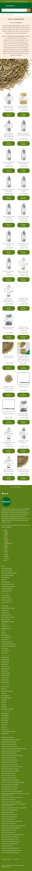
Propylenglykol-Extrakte (8, 621)
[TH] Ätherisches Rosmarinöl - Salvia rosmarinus (23, 300)
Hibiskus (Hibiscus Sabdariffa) (10, 810)
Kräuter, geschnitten (7, 642)
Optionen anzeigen (8, 114)
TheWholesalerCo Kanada (8, 586)
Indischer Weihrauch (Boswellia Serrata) (12, 755)
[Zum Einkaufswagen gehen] (29, 6)
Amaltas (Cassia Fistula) (8, 819)
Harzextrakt (5, 671)
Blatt (6, 530)
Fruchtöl (4, 693)
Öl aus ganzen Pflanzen (8, 709)
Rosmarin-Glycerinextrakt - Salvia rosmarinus (9, 300)
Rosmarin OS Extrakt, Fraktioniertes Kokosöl (23, 134)
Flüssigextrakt (5, 612)
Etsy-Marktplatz (6, 582)
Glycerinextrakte (6, 619)
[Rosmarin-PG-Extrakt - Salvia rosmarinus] (23, 263)
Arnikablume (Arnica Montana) (10, 843)
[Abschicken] (28, 10)
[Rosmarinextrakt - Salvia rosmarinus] (8, 98)
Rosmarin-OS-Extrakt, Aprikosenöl (9, 190)
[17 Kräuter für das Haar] (8, 406)
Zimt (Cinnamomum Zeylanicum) (10, 852)
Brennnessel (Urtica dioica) (9, 823)
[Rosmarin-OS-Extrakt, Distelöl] (23, 181)
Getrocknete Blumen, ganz (9, 644)
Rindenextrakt (5, 659)
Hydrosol (4, 624)
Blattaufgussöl (5, 695)
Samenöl (4, 704)
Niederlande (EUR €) (6, 859)
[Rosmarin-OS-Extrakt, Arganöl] (8, 154)
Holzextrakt (5, 680)
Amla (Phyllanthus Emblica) (9, 742)
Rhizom (7, 547)
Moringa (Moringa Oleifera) (9, 757)
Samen (6, 541)
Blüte (6, 537)
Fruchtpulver (5, 648)
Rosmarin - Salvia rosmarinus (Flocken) (9, 387)
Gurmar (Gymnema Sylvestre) (9, 814)
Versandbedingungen (7, 570)
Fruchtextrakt (5, 662)
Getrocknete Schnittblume (9, 646)
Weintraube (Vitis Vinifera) (8, 775)
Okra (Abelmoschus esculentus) (10, 784)
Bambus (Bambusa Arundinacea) (10, 837)
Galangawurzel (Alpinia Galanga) (10, 780)
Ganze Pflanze (8, 543)
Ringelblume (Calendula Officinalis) (11, 751)
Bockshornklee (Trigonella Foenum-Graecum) (13, 825)
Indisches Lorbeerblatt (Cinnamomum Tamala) (14, 807)
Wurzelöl (4, 702)
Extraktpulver (5, 610)
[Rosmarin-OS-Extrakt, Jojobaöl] (8, 236)
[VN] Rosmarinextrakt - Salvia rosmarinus (8, 327)
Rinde (6, 532)
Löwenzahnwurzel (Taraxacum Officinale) (12, 834)
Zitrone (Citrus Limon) (7, 846)
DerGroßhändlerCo (6, 591)
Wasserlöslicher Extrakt (8, 617)
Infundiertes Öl (5, 686)
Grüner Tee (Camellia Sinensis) (10, 746)
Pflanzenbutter (5, 635)
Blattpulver (4, 724)
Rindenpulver (5, 718)
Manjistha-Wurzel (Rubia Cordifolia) (11, 828)
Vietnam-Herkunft (6, 602)
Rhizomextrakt (5, 675)
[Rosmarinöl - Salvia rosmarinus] (23, 433)
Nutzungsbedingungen (8, 575)
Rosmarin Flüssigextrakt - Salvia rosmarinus (9, 442)
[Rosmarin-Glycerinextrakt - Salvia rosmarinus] (8, 290)
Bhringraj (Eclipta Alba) (8, 737)
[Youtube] (5, 493)
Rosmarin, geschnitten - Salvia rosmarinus (23, 470)
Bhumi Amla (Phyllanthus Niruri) (10, 839)
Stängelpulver (5, 733)
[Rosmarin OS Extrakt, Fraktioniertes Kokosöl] (23, 125)
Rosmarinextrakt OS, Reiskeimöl (23, 244)
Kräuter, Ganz (5, 639)
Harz (6, 536)
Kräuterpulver (5, 713)
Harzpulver (4, 727)
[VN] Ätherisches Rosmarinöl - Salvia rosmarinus (23, 328)
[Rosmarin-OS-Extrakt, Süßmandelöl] (23, 154)
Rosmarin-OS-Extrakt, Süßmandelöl (23, 163)
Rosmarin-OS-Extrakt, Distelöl (23, 190)
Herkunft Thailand (6, 597)
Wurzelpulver (5, 715)
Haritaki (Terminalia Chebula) (9, 816)
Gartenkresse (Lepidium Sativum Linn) (12, 797)
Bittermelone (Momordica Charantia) (11, 801)
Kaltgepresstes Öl (6, 628)
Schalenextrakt (6, 673)
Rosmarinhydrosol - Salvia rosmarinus (8, 470)
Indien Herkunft (6, 595)
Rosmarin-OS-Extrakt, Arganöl (9, 163)
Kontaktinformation (7, 568)
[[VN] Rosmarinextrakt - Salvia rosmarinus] (8, 319)
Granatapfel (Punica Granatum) (10, 787)
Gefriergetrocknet (6, 637)
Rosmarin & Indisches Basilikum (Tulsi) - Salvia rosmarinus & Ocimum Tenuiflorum (23, 358)
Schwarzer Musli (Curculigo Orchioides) (12, 791)
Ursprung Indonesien (7, 600)
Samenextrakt (5, 666)
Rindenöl (4, 689)
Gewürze (4, 633)
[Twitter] (7, 493)
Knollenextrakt (5, 677)
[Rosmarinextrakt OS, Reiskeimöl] (23, 236)
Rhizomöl (4, 700)
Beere (6, 545)
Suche (3, 566)
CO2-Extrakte (5, 606)
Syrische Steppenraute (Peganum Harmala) (13, 782)
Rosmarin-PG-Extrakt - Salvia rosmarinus (23, 271)
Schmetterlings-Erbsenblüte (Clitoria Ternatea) (14, 748)
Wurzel (6, 534)
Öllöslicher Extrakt (6, 615)
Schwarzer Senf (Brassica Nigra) (10, 769)
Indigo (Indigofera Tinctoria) (9, 830)
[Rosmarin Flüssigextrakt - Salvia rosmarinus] (8, 433)
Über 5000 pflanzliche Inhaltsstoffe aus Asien (16, 1)
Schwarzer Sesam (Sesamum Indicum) (12, 821)
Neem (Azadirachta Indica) (9, 773)
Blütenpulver (5, 720)
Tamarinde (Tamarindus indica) (10, 764)
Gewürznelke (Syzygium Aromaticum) (11, 850)
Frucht (6, 539)
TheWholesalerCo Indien (8, 584)
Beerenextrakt (5, 682)
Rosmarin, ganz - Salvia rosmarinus (9, 356)
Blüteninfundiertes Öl (7, 691)
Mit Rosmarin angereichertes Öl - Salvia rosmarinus (8, 135)
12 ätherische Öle (23, 386)
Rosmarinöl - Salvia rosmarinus (23, 441)
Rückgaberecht (6, 577)
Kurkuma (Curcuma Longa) (9, 744)
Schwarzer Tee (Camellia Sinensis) (11, 841)
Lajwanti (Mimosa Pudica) (8, 799)
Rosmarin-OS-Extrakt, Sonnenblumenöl (23, 217)
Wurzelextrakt (5, 657)
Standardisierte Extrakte (8, 608)
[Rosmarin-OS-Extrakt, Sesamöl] (8, 263)
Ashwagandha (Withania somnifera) (11, 739)
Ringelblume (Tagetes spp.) (9, 753)
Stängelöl (4, 706)
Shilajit (3, 630)
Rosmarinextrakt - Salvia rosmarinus (9, 107)
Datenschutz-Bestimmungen (9, 573)
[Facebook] (2, 493)
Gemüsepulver (5, 650)
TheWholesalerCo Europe (17, 865)
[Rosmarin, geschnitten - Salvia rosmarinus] (23, 462)
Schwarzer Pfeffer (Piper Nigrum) (10, 848)
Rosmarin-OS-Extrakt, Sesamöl (9, 271)
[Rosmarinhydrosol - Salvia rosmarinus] (8, 462)
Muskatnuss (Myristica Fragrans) (10, 771)
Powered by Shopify (6, 866)
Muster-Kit (4, 653)
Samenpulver (5, 729)
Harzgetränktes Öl (6, 697)
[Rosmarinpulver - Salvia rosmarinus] (23, 98)
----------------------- (6, 593)
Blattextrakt (5, 664)
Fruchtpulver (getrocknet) (8, 731)
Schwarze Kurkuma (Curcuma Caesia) (11, 766)
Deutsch (16, 859)
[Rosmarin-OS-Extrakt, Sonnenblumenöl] (23, 209)
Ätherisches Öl (5, 626)
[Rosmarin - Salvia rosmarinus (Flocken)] (8, 378)
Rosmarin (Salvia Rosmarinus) (10, 760)
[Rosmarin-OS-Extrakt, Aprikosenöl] (8, 181)
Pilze (6, 549)
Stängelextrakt (5, 668)
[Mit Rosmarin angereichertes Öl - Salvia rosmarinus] (8, 125)
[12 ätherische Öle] (23, 378)
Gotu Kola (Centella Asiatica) (9, 762)
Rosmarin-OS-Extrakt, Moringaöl (9, 217)
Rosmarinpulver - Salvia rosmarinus (23, 107)
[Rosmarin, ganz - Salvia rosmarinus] (8, 348)
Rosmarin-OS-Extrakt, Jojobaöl (9, 244)
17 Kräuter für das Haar (9, 413)
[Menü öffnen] (2, 5)
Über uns (4, 579)
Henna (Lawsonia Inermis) (8, 832)
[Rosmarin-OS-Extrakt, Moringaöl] (8, 209)
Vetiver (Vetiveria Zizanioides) (9, 789)
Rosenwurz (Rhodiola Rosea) (9, 778)
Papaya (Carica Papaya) (8, 812)
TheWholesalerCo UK (7, 588)
